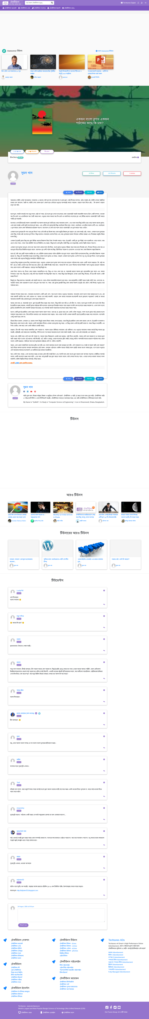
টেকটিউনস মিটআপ (17, 994)
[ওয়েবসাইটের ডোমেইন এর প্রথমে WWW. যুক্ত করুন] (91, 548)
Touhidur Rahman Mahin (19, 521)
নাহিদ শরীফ (60, 521)
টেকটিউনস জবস (16, 958)
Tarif (18, 783)
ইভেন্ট (55, 8)
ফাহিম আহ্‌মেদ (37, 77)
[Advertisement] (74, 34)
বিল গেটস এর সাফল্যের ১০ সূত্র (11, 71)
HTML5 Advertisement (116, 957)
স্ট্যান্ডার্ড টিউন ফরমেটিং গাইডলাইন (70, 970)
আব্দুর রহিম (20, 690)
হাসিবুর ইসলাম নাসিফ (130, 521)
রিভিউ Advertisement (115, 965)
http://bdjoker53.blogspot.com (27, 890)
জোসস (100, 192)
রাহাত (18, 857)
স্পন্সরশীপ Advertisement (117, 969)
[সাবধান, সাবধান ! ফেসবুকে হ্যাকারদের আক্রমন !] (23, 548)
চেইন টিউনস (63, 956)
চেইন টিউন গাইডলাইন (66, 968)
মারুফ (18, 639)
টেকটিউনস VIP (64, 984)
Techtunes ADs (116, 940)
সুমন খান (26, 173)
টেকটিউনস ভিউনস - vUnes (68, 946)
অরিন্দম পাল (105, 521)
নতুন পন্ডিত (20, 616)
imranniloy (20, 808)
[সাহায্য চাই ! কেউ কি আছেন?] (125, 548)
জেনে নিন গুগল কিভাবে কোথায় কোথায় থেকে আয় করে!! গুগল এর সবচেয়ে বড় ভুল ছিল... (17, 517)
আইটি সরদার (83, 521)
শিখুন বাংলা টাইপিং (17, 972)
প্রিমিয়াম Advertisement (116, 967)
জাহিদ (18, 759)
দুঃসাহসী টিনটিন (95, 77)
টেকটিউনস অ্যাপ (69, 1013)
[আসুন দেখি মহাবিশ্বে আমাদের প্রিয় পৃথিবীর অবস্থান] (43, 62)
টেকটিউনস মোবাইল (49, 1013)
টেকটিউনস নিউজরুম (17, 956)
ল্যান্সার (40, 8)
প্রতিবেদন (20, 157)
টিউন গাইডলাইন (65, 965)
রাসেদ (18, 662)
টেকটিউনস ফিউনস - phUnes (69, 951)
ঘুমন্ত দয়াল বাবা (21, 831)
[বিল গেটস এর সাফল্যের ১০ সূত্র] (14, 62)
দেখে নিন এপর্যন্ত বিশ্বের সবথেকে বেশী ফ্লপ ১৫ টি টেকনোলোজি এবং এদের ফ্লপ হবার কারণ (108, 517)
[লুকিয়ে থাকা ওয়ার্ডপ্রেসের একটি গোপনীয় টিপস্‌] (57, 548)
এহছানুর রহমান (9, 77)
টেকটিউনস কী (15, 968)
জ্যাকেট (10, 8)
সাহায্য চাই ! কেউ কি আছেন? (120, 559)
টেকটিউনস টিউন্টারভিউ (67, 982)
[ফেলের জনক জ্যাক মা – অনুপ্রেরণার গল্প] (40, 507)
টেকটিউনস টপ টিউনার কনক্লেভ (20, 992)
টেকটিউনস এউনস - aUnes (68, 948)
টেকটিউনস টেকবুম (17, 951)
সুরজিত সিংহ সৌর (38, 521)
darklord (65, 77)
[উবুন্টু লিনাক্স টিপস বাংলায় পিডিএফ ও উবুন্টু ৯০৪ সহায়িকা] (72, 62)
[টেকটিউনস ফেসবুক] (107, 1008)
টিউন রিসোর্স (63, 972)
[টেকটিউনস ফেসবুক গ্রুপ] (111, 1008)
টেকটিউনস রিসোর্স (16, 977)
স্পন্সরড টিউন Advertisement (117, 960)
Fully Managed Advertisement (119, 972)
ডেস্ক (25, 8)
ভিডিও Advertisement (115, 955)
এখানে (17, 363)
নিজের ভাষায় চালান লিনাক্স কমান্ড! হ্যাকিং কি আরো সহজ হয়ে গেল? (130, 517)
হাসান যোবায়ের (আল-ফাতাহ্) (25, 713)
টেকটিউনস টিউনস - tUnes (68, 944)
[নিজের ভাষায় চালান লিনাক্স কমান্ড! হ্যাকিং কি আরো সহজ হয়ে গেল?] (131, 507)
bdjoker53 (20, 880)
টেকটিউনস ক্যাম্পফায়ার (67, 989)
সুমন (18, 736)
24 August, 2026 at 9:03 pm (26, 906)
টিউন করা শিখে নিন (16, 975)
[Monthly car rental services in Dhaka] (63, 507)
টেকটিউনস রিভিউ (16, 948)
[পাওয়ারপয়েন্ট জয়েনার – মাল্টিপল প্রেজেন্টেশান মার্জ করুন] (101, 62)
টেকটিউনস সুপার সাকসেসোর (68, 987)
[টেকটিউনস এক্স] (115, 1008)
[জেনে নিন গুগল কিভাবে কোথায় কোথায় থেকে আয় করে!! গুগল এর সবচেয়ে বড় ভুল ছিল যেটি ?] (18, 507)
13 (32, 151)
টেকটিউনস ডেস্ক (16, 946)
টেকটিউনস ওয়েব (26, 1013)
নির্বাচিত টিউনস (64, 953)
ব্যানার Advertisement (115, 952)
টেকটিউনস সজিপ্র (16, 980)
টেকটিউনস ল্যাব (16, 953)
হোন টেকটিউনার (16, 970)
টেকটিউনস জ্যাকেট (17, 944)
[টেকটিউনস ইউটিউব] (119, 1008)
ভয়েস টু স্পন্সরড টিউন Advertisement (120, 962)
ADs (69, 8)
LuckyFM (20, 591)
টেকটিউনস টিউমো (16, 996)
